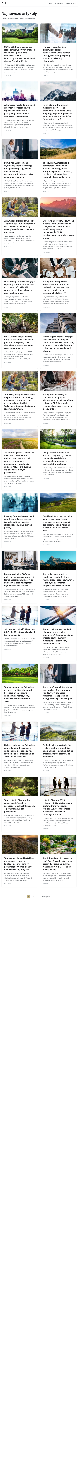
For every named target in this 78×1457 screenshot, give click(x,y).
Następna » (46, 897)
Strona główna (70, 3)
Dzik (4, 3)
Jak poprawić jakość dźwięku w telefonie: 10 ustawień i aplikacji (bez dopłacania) (19, 632)
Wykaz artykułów (56, 3)
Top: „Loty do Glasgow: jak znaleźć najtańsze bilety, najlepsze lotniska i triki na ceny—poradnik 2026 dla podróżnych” (19, 806)
